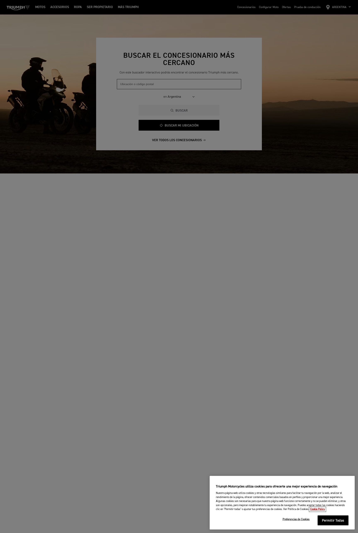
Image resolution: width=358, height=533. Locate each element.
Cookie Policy (317, 509)
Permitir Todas (333, 520)
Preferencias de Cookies (296, 519)
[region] (282, 503)
